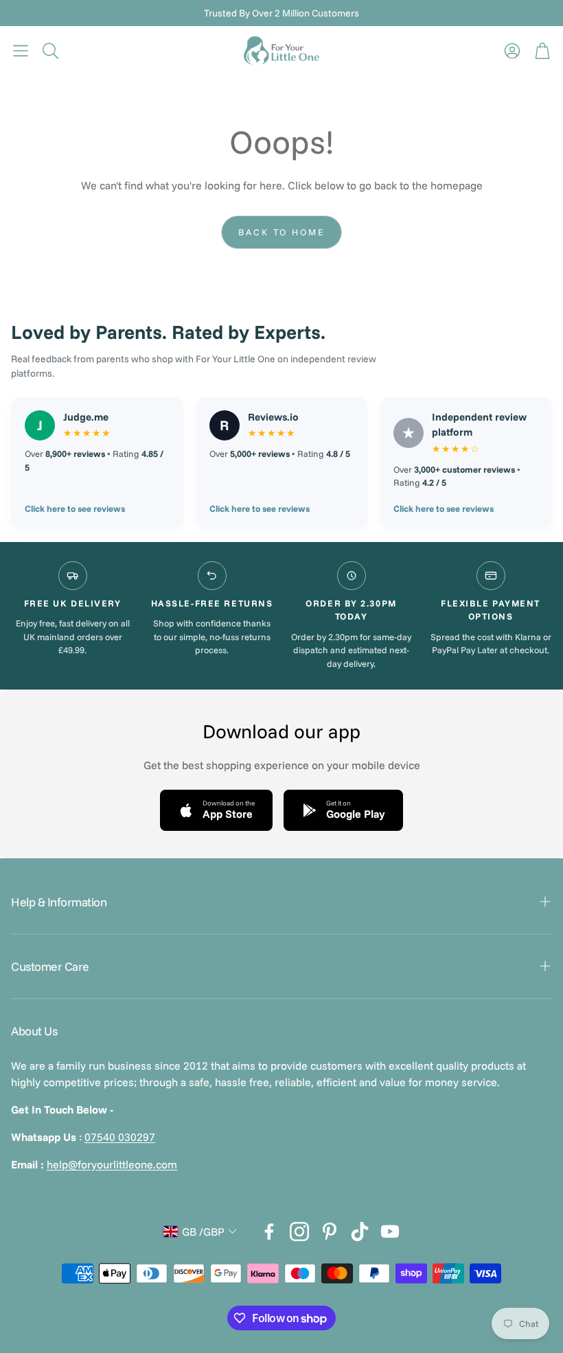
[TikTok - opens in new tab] (359, 1231)
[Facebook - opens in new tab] (269, 1231)
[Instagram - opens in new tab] (299, 1231)
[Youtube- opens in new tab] (390, 1231)
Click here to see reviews (75, 508)
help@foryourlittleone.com (112, 1164)
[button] (20, 51)
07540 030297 (119, 1137)
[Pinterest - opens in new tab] (329, 1231)
